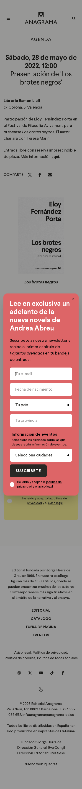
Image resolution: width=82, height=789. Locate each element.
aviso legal (45, 486)
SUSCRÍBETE (28, 471)
